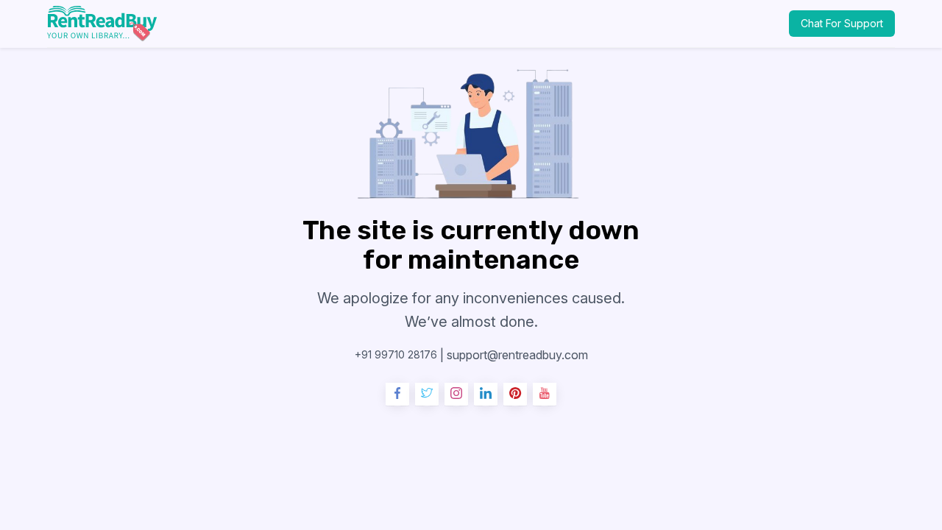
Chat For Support (842, 23)
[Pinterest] (515, 394)
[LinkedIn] (485, 394)
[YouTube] (544, 394)
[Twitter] (427, 394)
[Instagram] (456, 394)
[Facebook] (397, 394)
